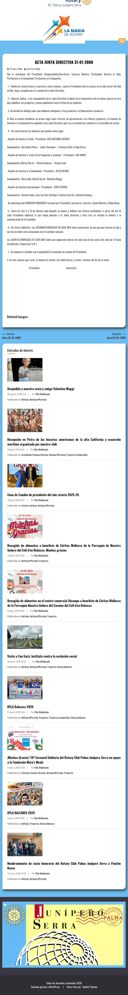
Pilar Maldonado (43, 394)
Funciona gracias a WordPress (46, 987)
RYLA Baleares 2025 (20, 706)
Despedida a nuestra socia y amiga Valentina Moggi (40, 388)
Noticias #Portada (38, 399)
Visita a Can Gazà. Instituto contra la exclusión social (42, 656)
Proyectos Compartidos (77, 454)
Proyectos (43, 560)
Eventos (25, 505)
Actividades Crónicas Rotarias (35, 454)
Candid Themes (89, 987)
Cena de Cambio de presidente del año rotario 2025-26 (43, 494)
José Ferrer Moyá (33, 68)
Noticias (25, 399)
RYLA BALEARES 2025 (21, 812)
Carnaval (26, 773)
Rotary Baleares (64, 666)
